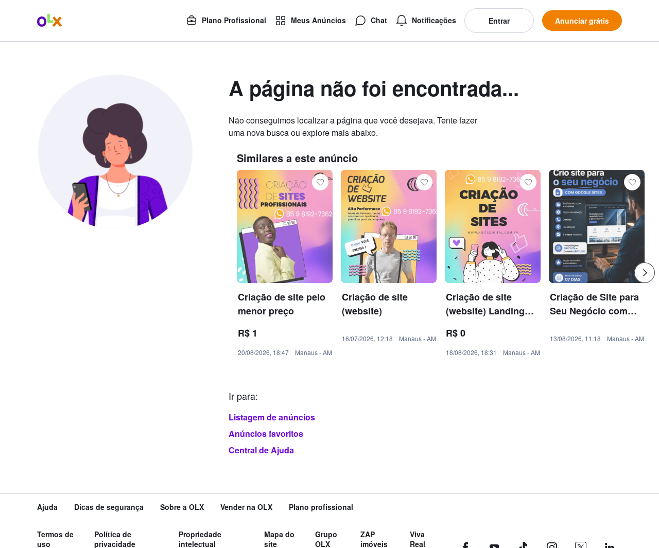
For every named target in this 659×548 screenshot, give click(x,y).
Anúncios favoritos (266, 433)
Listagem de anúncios (272, 417)
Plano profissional (321, 507)
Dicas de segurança (109, 507)
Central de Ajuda (261, 450)
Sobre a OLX (182, 507)
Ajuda (47, 507)
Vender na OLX (246, 507)
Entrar (499, 20)
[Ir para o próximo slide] (644, 272)
